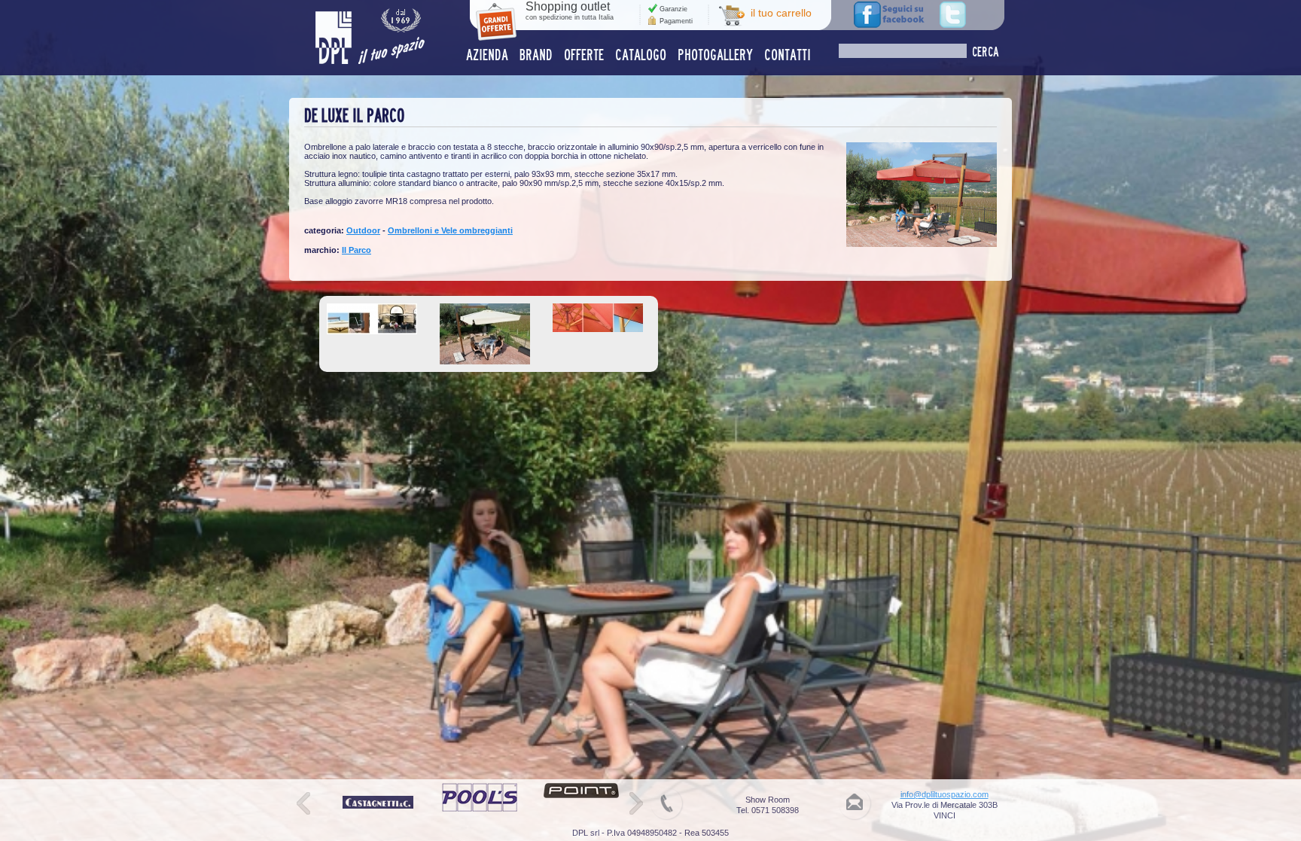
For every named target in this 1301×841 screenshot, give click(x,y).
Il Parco (356, 249)
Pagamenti (676, 21)
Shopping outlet (570, 10)
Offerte (584, 55)
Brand (536, 55)
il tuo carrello (781, 13)
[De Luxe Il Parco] (921, 243)
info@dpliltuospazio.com (944, 794)
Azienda (487, 55)
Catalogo (640, 55)
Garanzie (673, 9)
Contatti (787, 55)
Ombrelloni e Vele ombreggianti (450, 230)
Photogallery (715, 55)
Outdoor (363, 230)
